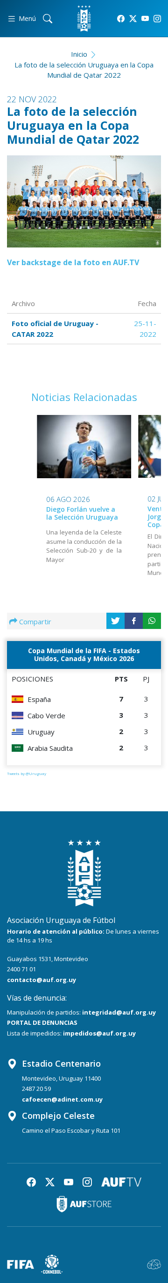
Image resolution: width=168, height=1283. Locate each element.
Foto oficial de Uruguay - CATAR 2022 (55, 329)
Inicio (79, 54)
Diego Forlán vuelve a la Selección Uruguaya (82, 513)
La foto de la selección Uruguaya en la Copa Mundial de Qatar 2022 (84, 70)
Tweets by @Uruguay (26, 773)
